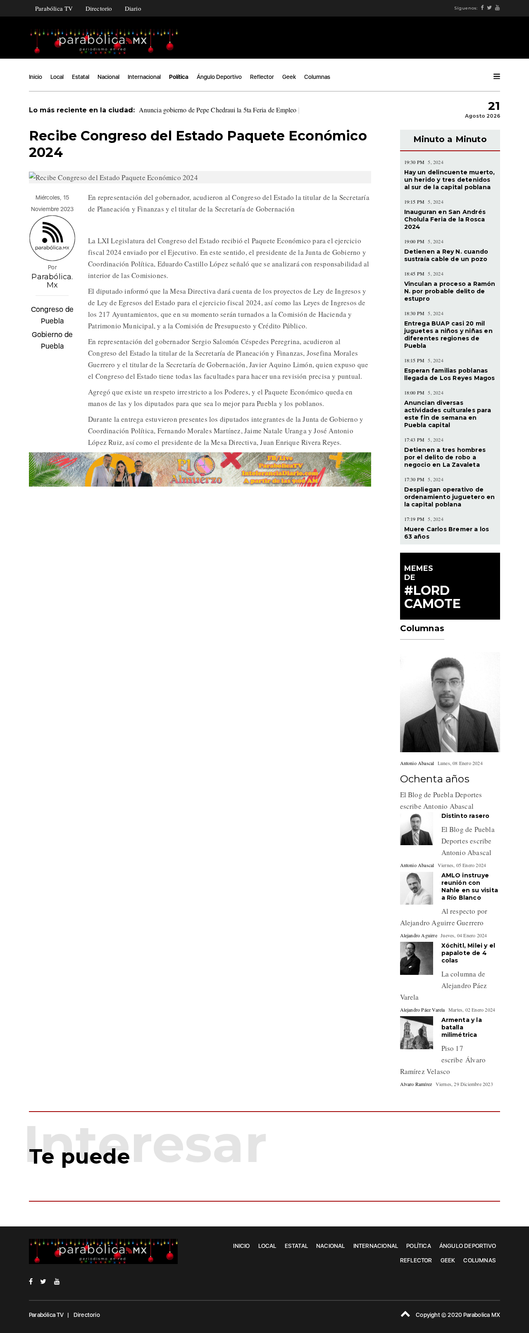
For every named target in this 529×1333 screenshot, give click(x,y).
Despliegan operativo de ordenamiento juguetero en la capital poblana (449, 497)
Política (178, 77)
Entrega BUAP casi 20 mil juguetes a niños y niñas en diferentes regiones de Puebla (448, 334)
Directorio (99, 8)
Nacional (108, 77)
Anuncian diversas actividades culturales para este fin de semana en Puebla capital (447, 414)
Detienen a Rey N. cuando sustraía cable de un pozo (446, 255)
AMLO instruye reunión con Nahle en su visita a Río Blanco (469, 886)
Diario (133, 8)
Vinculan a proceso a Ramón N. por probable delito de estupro (450, 291)
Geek (289, 77)
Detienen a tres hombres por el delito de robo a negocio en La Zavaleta (445, 457)
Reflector (262, 77)
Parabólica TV (54, 8)
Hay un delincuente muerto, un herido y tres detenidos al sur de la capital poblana (449, 180)
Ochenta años (434, 779)
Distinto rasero (465, 816)
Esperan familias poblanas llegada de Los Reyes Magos (449, 374)
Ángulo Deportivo (219, 77)
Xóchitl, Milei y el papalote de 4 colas (468, 953)
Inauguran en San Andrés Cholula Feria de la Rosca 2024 (445, 219)
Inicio (35, 77)
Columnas (317, 77)
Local (57, 77)
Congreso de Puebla (52, 315)
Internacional (144, 77)
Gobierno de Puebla (52, 340)
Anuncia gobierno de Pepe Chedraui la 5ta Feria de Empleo (218, 109)
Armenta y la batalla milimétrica (461, 1027)
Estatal (80, 77)
